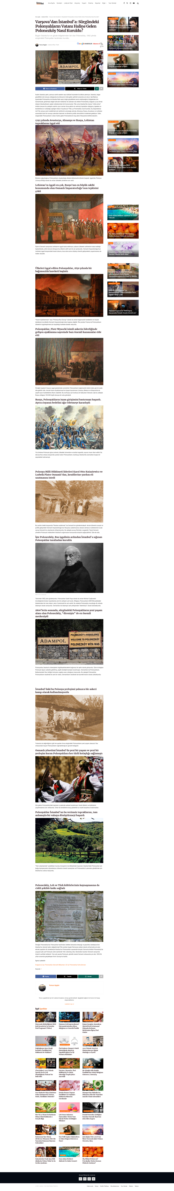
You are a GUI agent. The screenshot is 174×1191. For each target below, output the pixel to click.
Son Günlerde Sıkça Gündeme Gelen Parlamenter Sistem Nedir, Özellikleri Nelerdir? (45, 1095)
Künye (96, 1186)
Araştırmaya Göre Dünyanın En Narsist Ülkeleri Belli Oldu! (120, 253)
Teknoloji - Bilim (114, 283)
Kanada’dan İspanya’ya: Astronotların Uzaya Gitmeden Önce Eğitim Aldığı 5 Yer (122, 292)
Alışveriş (77, 3)
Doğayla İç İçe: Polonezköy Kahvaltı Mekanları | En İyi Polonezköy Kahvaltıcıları (60, 965)
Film (38, 1020)
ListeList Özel (68, 3)
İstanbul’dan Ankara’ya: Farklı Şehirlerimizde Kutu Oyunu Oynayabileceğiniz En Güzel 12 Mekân (123, 274)
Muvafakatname (115, 1186)
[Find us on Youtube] (134, 3)
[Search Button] (138, 3)
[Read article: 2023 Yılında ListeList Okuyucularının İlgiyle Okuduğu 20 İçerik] (92, 1041)
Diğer (103, 3)
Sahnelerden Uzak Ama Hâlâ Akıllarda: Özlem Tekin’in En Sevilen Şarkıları (45, 1161)
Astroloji (87, 1133)
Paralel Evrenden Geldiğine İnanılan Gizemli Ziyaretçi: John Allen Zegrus (92, 1117)
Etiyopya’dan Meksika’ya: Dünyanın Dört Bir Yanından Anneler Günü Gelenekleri (92, 1095)
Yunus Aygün (43, 45)
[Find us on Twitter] (127, 3)
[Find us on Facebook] (124, 3)
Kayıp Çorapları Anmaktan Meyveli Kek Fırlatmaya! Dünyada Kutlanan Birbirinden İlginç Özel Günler (91, 1028)
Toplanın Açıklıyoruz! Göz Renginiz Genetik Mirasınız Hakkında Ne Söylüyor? (122, 28)
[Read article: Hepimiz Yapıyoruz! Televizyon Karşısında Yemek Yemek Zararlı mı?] (123, 307)
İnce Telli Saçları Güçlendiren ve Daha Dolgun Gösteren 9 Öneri (69, 1139)
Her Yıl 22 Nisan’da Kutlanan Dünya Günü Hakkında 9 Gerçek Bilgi (45, 1117)
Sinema (90, 3)
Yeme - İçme (87, 1155)
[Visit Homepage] (40, 3)
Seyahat (97, 3)
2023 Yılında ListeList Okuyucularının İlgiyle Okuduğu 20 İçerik (90, 1050)
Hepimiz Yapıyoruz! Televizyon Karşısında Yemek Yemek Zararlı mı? (122, 312)
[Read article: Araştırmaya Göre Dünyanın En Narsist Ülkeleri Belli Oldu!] (123, 249)
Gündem (59, 3)
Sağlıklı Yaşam (65, 1133)
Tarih (57, 45)
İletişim (137, 1186)
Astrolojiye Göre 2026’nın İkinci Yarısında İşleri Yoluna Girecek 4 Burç (92, 1139)
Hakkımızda (90, 1186)
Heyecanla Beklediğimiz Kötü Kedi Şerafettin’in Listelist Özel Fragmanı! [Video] (45, 1026)
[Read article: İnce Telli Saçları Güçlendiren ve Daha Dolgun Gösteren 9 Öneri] (69, 1130)
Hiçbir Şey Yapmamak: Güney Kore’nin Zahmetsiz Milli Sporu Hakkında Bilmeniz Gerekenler (120, 46)
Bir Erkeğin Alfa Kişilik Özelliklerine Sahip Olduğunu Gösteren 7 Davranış (92, 1072)
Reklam (131, 1186)
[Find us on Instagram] (130, 3)
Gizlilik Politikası (104, 1186)
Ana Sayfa (51, 3)
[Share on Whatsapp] (97, 88)
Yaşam (84, 3)
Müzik (38, 1155)
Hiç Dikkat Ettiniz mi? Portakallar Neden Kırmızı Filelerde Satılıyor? (91, 1161)
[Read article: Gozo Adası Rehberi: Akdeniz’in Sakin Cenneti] (69, 1152)
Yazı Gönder (112, 3)
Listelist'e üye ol (69, 1004)
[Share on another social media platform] (101, 88)
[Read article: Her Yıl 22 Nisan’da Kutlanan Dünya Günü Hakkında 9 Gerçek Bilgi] (45, 1107)
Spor (110, 37)
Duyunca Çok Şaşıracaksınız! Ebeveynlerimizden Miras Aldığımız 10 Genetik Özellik (69, 1026)
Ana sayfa (37, 17)
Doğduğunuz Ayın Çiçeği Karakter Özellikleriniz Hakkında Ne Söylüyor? (44, 1050)
